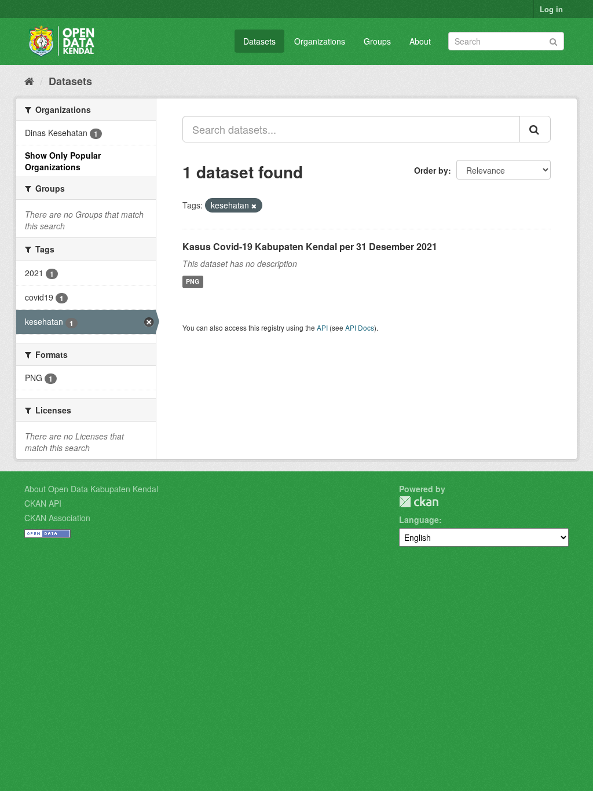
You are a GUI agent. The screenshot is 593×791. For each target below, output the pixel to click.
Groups (377, 41)
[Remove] (254, 205)
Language (419, 519)
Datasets (259, 41)
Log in (551, 8)
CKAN (418, 502)
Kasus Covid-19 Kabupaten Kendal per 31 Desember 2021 (309, 246)
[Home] (29, 80)
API (322, 327)
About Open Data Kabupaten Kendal (91, 489)
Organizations (319, 41)
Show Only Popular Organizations (63, 161)
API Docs (359, 327)
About (420, 41)
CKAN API (42, 503)
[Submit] (553, 40)
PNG (192, 281)
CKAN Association (57, 517)
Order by (431, 170)
